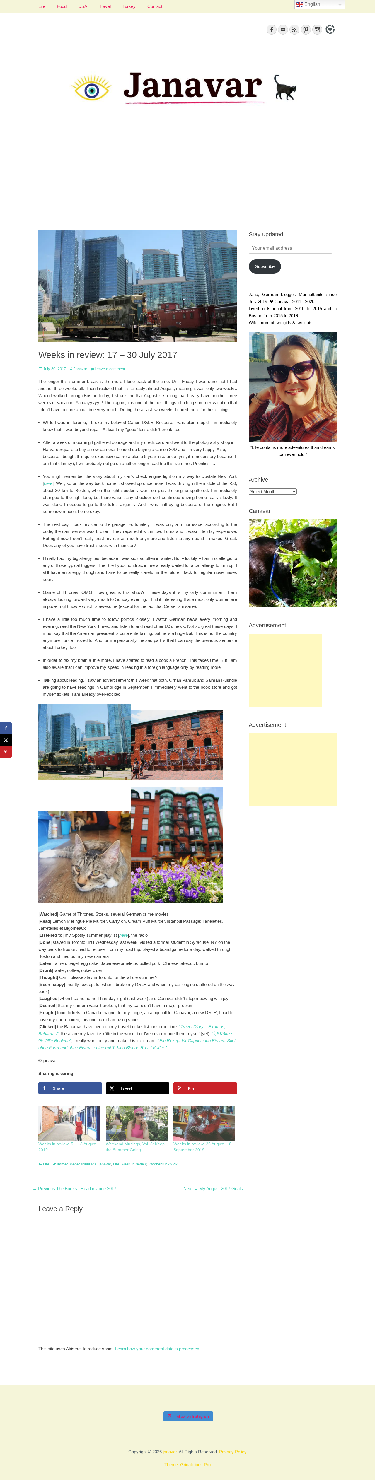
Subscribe (265, 266)
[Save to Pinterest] (6, 752)
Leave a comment (110, 369)
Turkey (129, 6)
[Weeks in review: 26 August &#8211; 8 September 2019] (204, 1123)
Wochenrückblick (163, 1164)
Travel (105, 6)
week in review (134, 1164)
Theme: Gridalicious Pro (187, 1464)
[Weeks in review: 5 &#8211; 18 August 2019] (69, 1123)
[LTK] (329, 34)
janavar (105, 1164)
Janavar (80, 369)
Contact (154, 6)
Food (62, 6)
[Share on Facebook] (6, 728)
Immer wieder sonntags (76, 1164)
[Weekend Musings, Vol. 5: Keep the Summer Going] (136, 1123)
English (311, 4)
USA (82, 6)
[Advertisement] (187, 175)
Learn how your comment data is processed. (157, 1348)
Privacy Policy (233, 1451)
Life (41, 6)
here (48, 483)
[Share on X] (6, 740)
